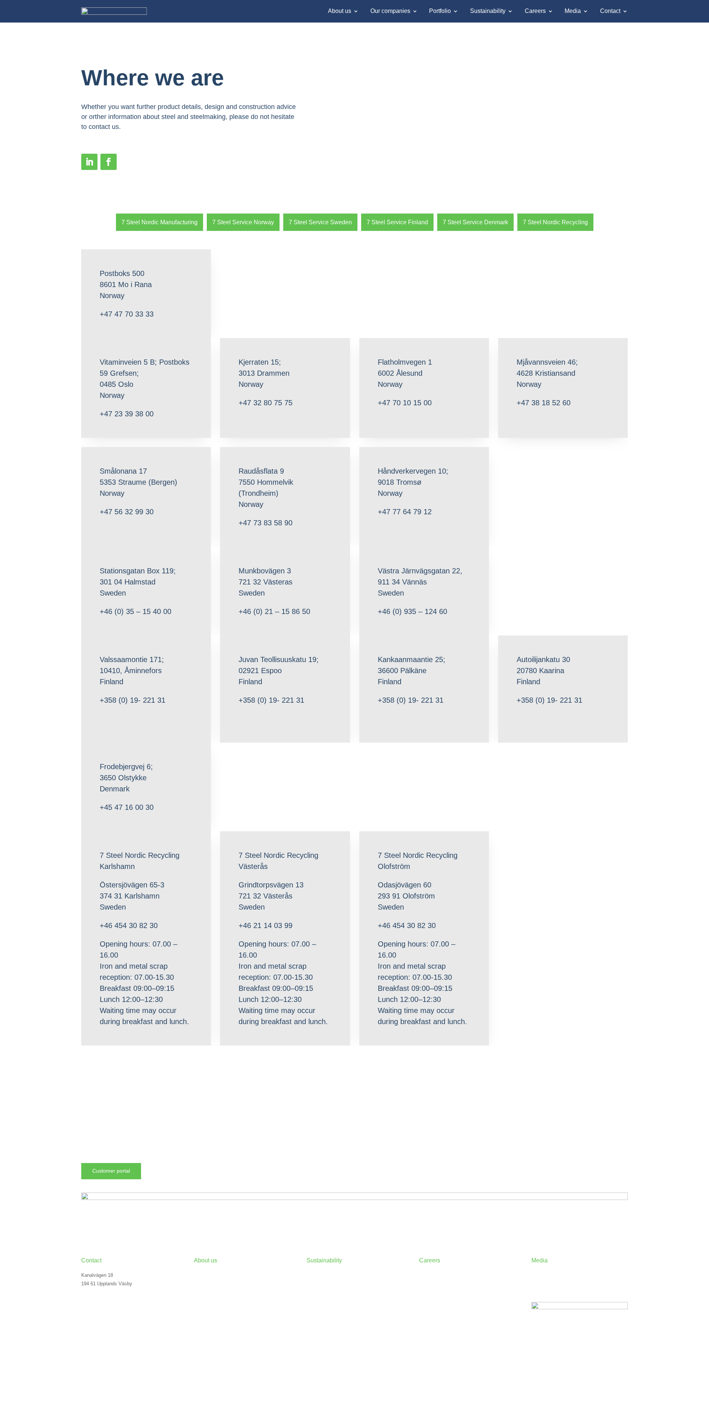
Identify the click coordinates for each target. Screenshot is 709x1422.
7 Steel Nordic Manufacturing (159, 222)
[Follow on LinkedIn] (89, 162)
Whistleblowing (322, 1314)
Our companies (390, 11)
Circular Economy (325, 1273)
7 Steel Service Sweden (320, 222)
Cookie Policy (96, 1348)
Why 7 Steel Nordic (439, 1273)
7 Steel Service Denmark (475, 222)
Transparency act (325, 1304)
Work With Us (434, 1283)
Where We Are (96, 1315)
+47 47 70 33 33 (98, 1297)
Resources (542, 1294)
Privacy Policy (96, 1358)
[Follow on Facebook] (108, 162)
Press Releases (548, 1273)
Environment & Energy (330, 1283)
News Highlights (548, 1283)
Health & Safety (323, 1294)
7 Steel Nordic (209, 1273)
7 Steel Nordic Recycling (555, 222)
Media (573, 11)
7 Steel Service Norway (243, 222)
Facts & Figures (211, 1283)
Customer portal (111, 1171)
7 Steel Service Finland (397, 222)
